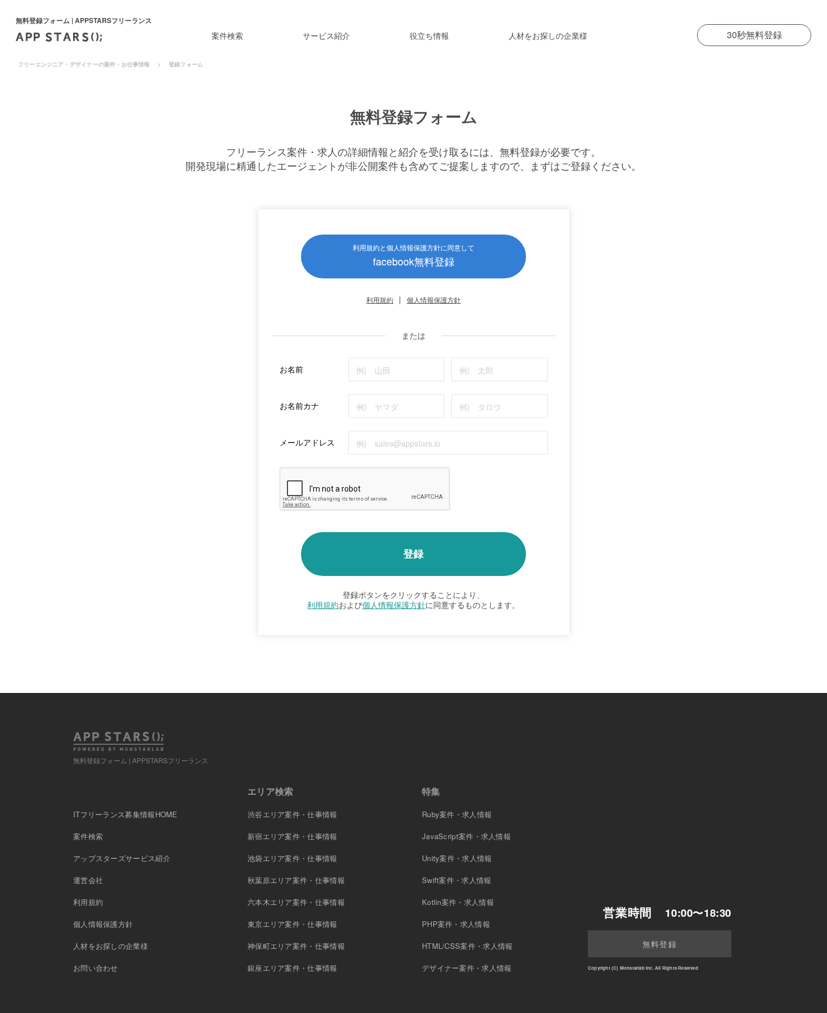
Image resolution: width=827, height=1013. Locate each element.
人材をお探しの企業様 (548, 35)
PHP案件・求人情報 (456, 924)
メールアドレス (307, 442)
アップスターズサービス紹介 (121, 858)
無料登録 (659, 943)
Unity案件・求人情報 (457, 858)
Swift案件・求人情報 (457, 880)
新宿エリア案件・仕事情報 (293, 836)
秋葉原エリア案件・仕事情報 (296, 880)
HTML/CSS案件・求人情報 (467, 945)
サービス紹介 (326, 35)
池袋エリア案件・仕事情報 (293, 858)
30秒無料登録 (754, 34)
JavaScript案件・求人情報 (466, 836)
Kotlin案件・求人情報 (458, 902)
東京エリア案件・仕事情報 (293, 924)
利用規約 (379, 299)
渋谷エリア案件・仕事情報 (293, 814)
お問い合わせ (95, 967)
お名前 (291, 369)
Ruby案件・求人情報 (457, 814)
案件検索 (227, 35)
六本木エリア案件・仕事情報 (296, 902)
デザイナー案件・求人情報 (467, 967)
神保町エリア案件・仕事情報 (296, 945)
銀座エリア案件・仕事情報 (293, 967)
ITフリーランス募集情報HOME (125, 814)
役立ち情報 (429, 35)
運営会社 (88, 880)
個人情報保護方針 (434, 299)
